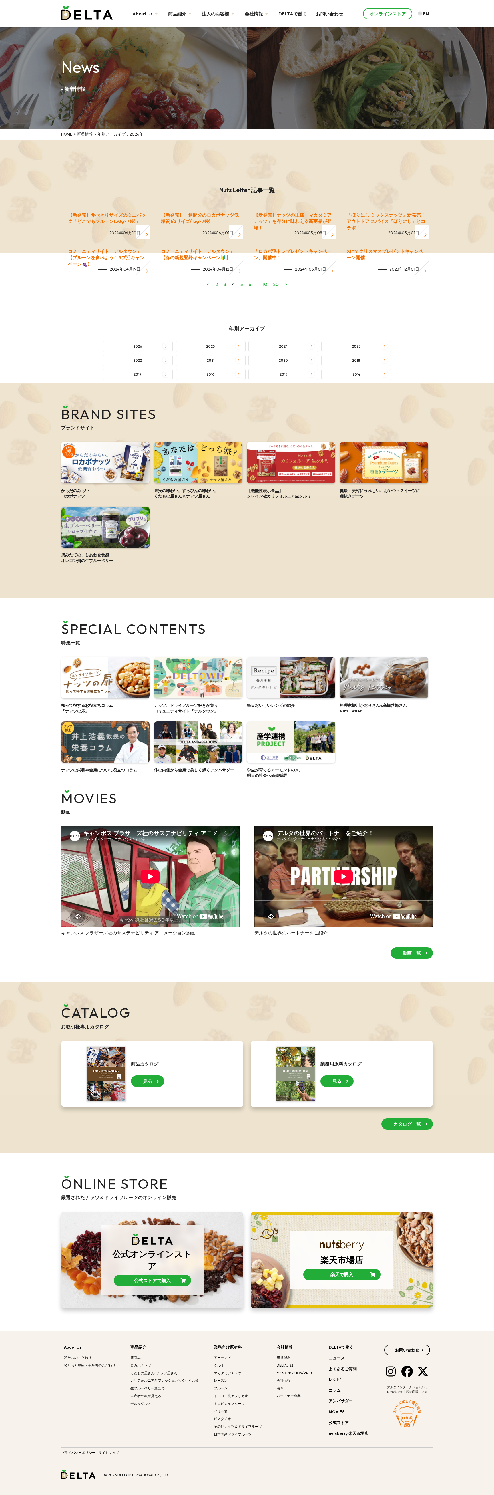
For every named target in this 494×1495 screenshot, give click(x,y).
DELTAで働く (292, 14)
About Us (143, 14)
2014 (356, 374)
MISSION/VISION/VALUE (295, 1373)
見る (147, 1081)
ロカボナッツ (140, 1365)
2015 (283, 374)
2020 (283, 360)
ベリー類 (221, 1411)
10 (265, 284)
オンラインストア (387, 14)
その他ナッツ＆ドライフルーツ (238, 1426)
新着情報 (85, 134)
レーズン (221, 1380)
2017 (138, 374)
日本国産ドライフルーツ (233, 1434)
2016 (210, 374)
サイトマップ (108, 1452)
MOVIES (336, 1411)
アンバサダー (341, 1400)
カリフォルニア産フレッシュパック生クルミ (164, 1380)
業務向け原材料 (228, 1347)
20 (276, 284)
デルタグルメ (140, 1403)
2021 (210, 360)
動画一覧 (412, 953)
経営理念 (283, 1357)
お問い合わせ (329, 14)
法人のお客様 (216, 14)
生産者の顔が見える (145, 1396)
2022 (137, 360)
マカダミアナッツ (227, 1373)
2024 (283, 346)
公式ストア (339, 1422)
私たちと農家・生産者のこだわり (89, 1365)
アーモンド (222, 1357)
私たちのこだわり (77, 1357)
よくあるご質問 (343, 1368)
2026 (137, 346)
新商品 (135, 1357)
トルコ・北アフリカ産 (231, 1396)
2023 (356, 346)
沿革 (280, 1388)
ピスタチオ (222, 1419)
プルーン (221, 1388)
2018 (356, 360)
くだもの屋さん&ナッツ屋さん (153, 1373)
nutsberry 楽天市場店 (349, 1433)
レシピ (335, 1379)
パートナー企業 (289, 1396)
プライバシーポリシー (78, 1452)
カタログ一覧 (407, 1124)
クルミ (219, 1365)
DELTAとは (285, 1365)
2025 (210, 346)
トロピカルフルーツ (229, 1403)
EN (425, 14)
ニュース (337, 1358)
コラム (335, 1390)
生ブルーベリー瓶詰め (147, 1388)
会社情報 (254, 14)
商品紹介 (177, 14)
